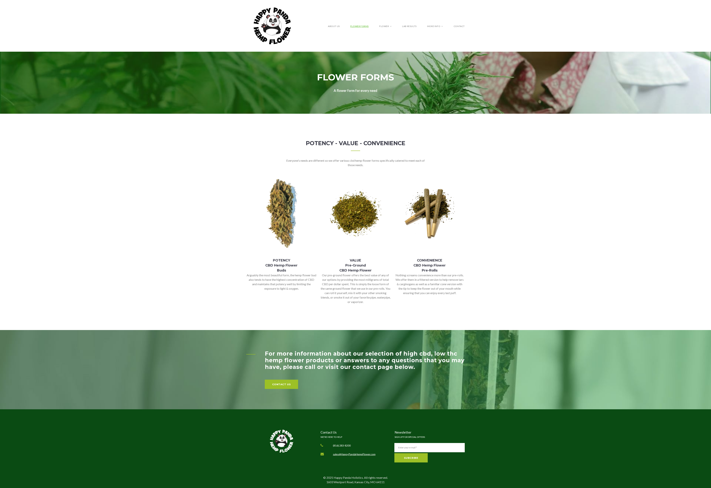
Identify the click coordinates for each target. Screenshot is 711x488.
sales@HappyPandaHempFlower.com (354, 454)
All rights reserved (375, 477)
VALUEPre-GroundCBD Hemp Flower (355, 265)
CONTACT (459, 26)
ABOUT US (334, 26)
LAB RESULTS (409, 26)
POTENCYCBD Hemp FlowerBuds (281, 265)
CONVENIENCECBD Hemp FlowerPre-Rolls (429, 265)
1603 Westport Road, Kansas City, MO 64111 (355, 482)
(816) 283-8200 (342, 445)
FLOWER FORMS (359, 26)
